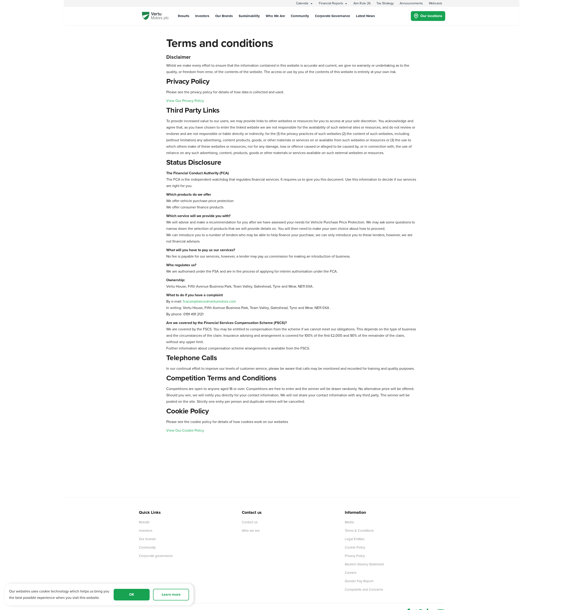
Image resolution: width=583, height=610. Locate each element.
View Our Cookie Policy (185, 430)
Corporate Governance (332, 16)
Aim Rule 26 (362, 3)
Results (183, 16)
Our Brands (224, 16)
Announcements (411, 3)
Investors (202, 16)
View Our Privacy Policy (185, 101)
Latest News (365, 16)
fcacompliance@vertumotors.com (209, 301)
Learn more (171, 594)
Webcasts (435, 3)
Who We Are (275, 16)
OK (131, 594)
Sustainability (249, 16)
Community (300, 16)
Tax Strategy (385, 3)
